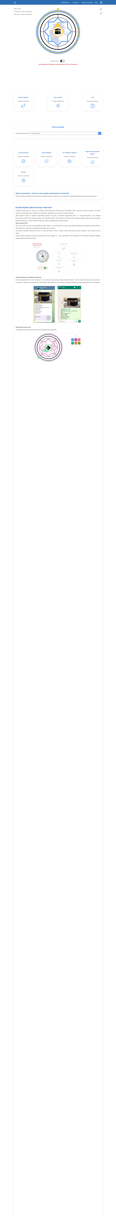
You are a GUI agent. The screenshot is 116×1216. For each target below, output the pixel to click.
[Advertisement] (58, 79)
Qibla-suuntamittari (87, 2)
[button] (101, 9)
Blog (96, 2)
